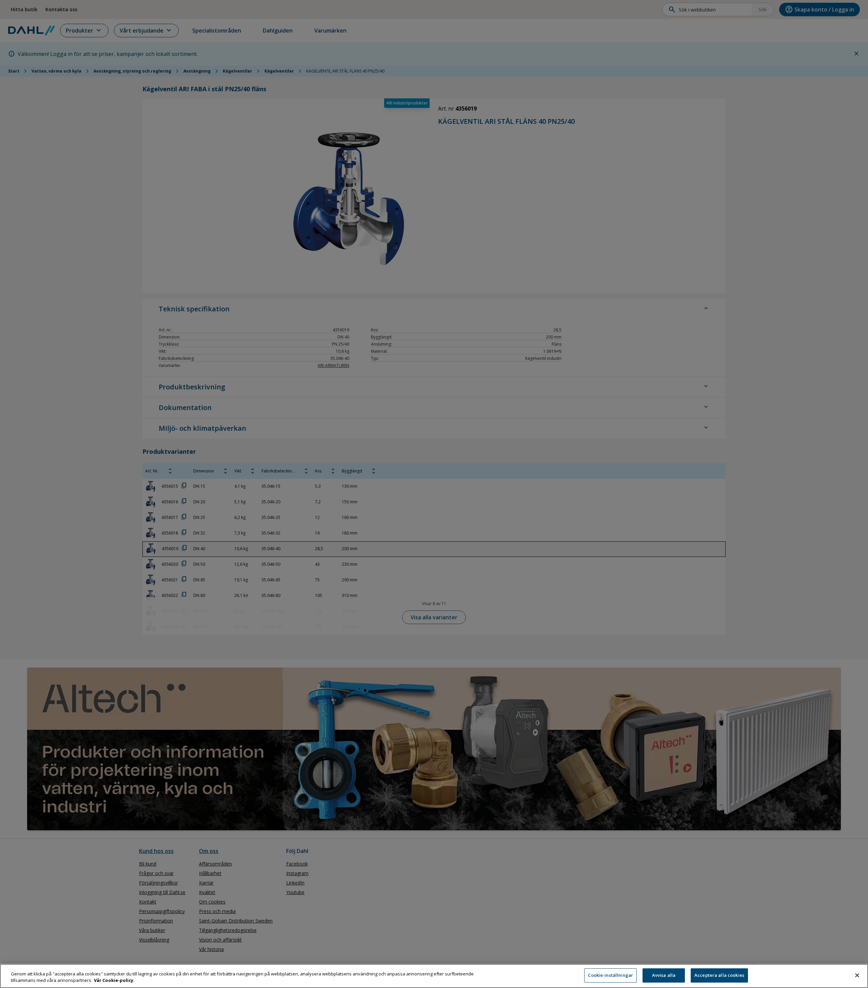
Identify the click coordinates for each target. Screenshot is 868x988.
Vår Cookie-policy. (114, 980)
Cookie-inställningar (610, 975)
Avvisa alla (663, 975)
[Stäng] (857, 975)
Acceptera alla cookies (719, 975)
